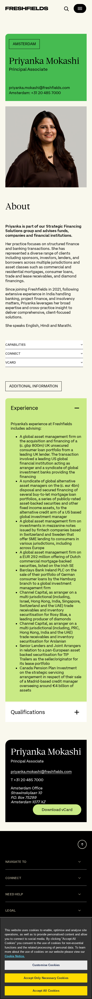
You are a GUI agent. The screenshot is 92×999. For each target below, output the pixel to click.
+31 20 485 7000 (46, 93)
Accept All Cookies (46, 990)
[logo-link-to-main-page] (26, 9)
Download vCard (57, 810)
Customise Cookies (46, 965)
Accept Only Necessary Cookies (46, 978)
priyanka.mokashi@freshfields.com (39, 87)
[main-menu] (80, 8)
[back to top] (82, 844)
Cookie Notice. (15, 956)
